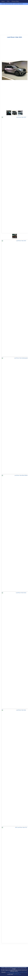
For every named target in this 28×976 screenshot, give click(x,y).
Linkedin (24, 972)
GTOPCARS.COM (17, 974)
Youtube (20, 972)
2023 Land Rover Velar (9, 3)
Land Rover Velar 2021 (14, 37)
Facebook (15, 972)
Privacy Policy (15, 1)
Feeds (18, 973)
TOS (8, 1)
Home (3, 1)
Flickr (15, 973)
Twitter (7, 972)
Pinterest (11, 972)
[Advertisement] (14, 20)
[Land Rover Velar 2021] (14, 80)
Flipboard (11, 973)
